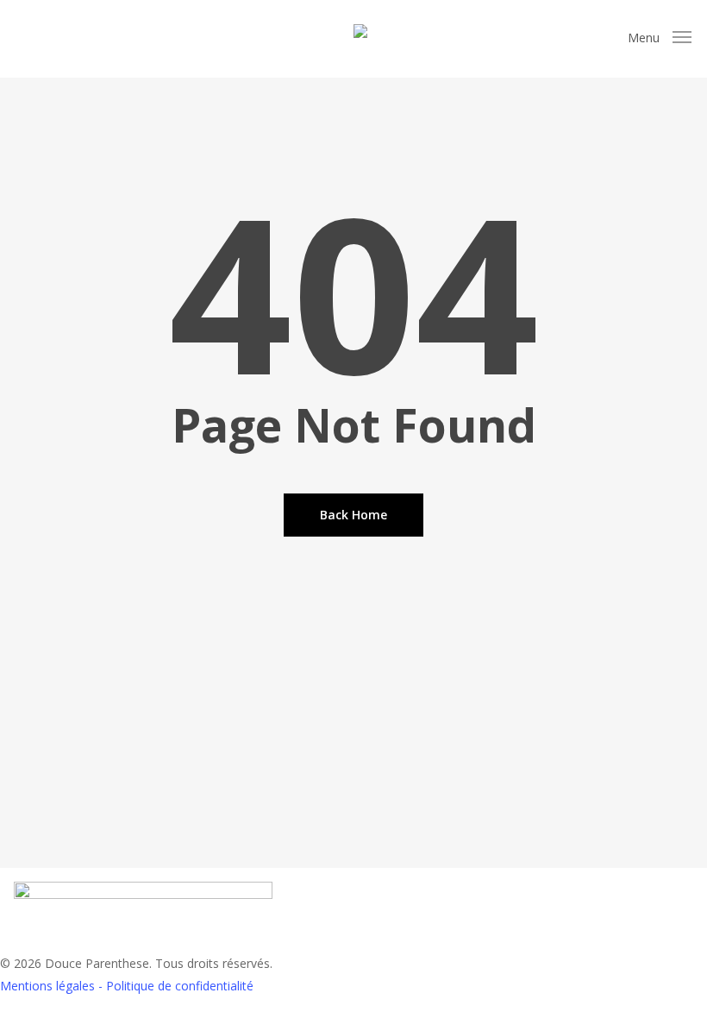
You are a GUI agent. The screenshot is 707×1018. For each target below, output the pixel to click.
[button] (659, 37)
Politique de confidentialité (179, 985)
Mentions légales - (53, 985)
